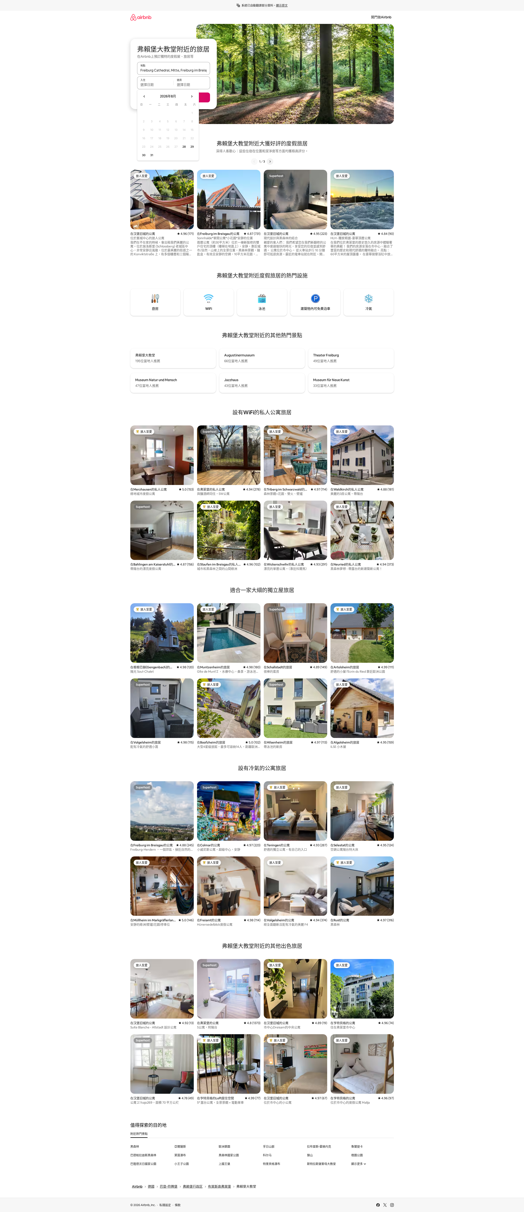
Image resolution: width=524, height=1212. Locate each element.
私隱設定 (165, 1205)
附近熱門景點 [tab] (139, 1134)
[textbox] (155, 84)
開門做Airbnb (381, 17)
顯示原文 (282, 5)
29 (192, 147)
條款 (178, 1205)
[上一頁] (254, 161)
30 (144, 155)
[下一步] (270, 161)
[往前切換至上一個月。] (144, 96)
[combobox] (173, 70)
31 (151, 155)
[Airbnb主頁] (140, 17)
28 (184, 147)
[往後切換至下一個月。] (191, 96)
